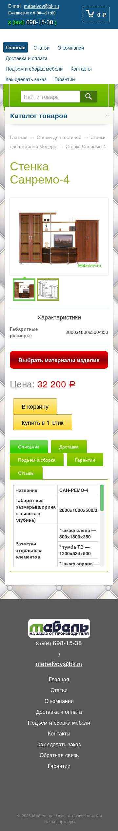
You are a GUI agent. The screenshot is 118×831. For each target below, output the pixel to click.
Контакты (81, 68)
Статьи (41, 47)
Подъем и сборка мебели (34, 68)
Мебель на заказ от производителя (67, 816)
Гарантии (64, 78)
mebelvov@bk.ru (41, 6)
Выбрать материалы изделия (59, 360)
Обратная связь (59, 755)
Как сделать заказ (26, 78)
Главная (16, 47)
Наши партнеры (59, 821)
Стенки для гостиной (59, 137)
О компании (70, 47)
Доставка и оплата (27, 57)
